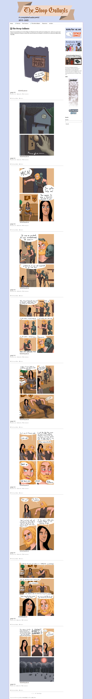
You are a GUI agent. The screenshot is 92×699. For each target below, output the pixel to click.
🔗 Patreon (17, 23)
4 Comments (26, 291)
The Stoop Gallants (14, 98)
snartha (20, 159)
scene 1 (21, 98)
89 (35, 693)
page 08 (12, 618)
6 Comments (26, 225)
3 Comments (26, 159)
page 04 (12, 355)
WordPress (29, 697)
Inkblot (34, 697)
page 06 (12, 487)
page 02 (12, 224)
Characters (44, 23)
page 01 (12, 158)
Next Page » (39, 693)
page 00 (13, 92)
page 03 (12, 290)
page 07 (12, 553)
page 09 (12, 684)
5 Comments (25, 620)
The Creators (25, 23)
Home (11, 23)
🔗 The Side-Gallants (35, 23)
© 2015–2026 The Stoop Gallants (16, 697)
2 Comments (26, 422)
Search (66, 119)
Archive (51, 23)
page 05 (12, 421)
